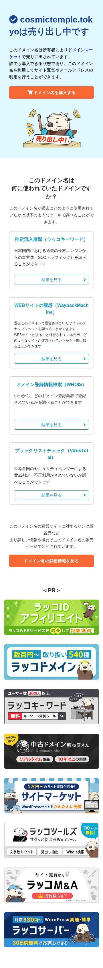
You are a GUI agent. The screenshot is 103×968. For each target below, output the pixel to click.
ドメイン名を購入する (55, 92)
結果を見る (51, 279)
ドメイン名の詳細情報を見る (51, 561)
